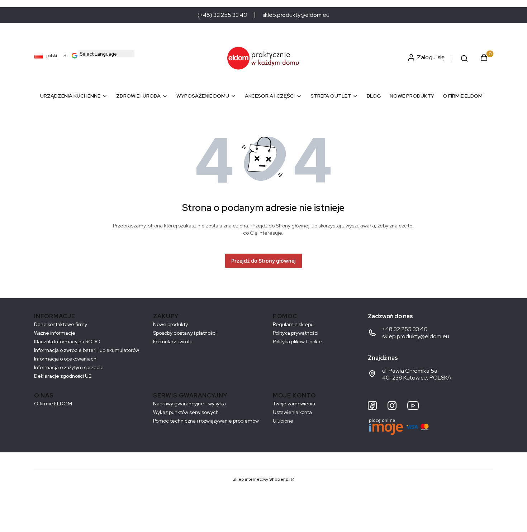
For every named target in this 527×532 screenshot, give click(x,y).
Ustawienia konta (292, 412)
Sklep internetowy (261, 479)
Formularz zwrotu (173, 341)
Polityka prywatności (295, 333)
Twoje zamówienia (294, 403)
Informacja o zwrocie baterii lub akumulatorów (86, 350)
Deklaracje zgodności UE (62, 376)
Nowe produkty (170, 324)
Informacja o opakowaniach (65, 359)
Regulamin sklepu (293, 324)
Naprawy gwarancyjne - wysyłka (189, 403)
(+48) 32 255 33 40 (222, 15)
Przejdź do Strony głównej (263, 261)
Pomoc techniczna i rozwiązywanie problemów (206, 421)
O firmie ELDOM (53, 403)
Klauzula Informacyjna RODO (67, 341)
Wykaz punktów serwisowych (186, 412)
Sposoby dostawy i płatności (185, 333)
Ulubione (283, 421)
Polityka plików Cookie (297, 341)
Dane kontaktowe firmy (60, 324)
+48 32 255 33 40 (405, 329)
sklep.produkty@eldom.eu (295, 15)
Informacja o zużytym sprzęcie (69, 367)
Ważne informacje (54, 333)
